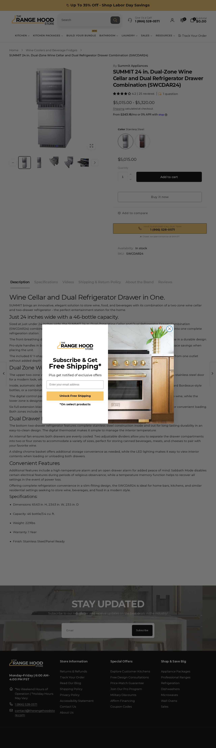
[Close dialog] (169, 329)
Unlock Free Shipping (75, 396)
